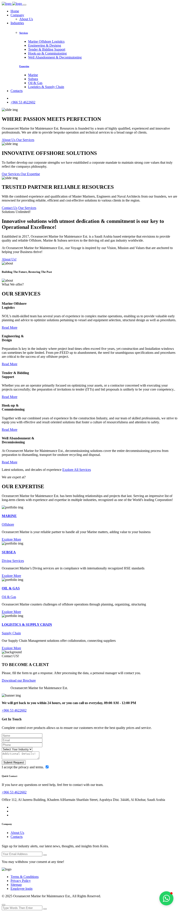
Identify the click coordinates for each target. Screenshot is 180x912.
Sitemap (16, 884)
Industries (17, 23)
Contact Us (9, 208)
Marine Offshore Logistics (46, 41)
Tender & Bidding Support (46, 49)
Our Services (27, 208)
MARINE (9, 516)
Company (17, 15)
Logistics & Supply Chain (46, 87)
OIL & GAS (11, 588)
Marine (33, 75)
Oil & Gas (35, 83)
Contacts (17, 91)
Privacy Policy (21, 881)
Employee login (21, 888)
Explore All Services (76, 470)
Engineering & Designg (44, 45)
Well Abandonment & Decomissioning (55, 57)
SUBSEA (9, 552)
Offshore (8, 524)
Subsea (33, 79)
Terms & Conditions (25, 877)
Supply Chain (11, 633)
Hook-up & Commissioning (47, 53)
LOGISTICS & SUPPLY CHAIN (27, 624)
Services (23, 32)
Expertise (24, 66)
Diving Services (13, 561)
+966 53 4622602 (23, 102)
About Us (26, 19)
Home (15, 11)
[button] (166, 898)
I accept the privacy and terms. (23, 767)
